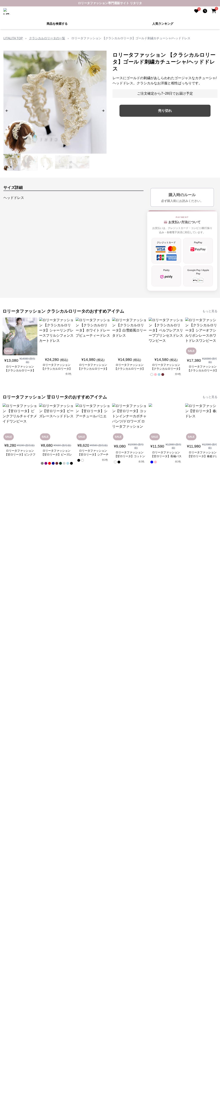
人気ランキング (162, 23)
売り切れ (165, 110)
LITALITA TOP (13, 38)
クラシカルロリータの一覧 (47, 38)
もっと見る (209, 311)
